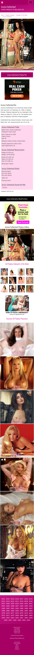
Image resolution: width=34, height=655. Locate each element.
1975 (21, 613)
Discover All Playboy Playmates (17, 318)
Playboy (4, 187)
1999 (8, 606)
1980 (31, 611)
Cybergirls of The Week (21, 15)
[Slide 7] (21, 258)
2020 (8, 599)
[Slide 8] (23, 258)
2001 (31, 603)
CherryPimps (17, 628)
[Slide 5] (16, 258)
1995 (26, 606)
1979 (3, 613)
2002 (26, 603)
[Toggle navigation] (30, 2)
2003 (21, 603)
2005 (12, 603)
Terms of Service (17, 643)
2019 (12, 599)
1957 (10, 620)
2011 (17, 601)
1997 (17, 606)
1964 (8, 618)
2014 (3, 601)
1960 (26, 618)
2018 (17, 599)
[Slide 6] (18, 258)
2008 (31, 601)
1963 (12, 618)
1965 (3, 618)
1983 (17, 611)
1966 (31, 615)
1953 (28, 620)
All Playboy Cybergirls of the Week (17, 263)
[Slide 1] (6, 258)
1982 (21, 611)
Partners (17, 647)
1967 (26, 615)
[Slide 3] (11, 258)
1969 (17, 615)
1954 (24, 620)
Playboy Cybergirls (9, 15)
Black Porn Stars (17, 627)
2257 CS (17, 646)
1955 (19, 620)
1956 (15, 620)
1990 (17, 608)
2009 (26, 601)
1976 (17, 613)
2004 (17, 603)
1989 (21, 608)
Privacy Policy (17, 642)
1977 (12, 613)
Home (2, 15)
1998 (12, 606)
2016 (26, 599)
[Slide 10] (28, 258)
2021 (3, 599)
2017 (21, 599)
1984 (12, 611)
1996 (21, 606)
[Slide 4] (13, 258)
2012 (12, 601)
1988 (26, 608)
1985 (8, 611)
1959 (31, 618)
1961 (21, 618)
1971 (8, 615)
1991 (12, 608)
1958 (5, 620)
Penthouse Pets (17, 631)
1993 (3, 608)
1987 (31, 608)
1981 (26, 611)
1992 (8, 608)
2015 (31, 599)
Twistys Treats (17, 632)
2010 (21, 601)
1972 (3, 615)
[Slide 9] (25, 258)
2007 (3, 603)
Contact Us (17, 649)
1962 (17, 618)
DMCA (17, 644)
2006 (8, 603)
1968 (21, 615)
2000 (3, 606)
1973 (31, 613)
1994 (31, 606)
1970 (12, 615)
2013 (8, 601)
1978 (8, 613)
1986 (3, 611)
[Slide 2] (9, 258)
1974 (26, 613)
